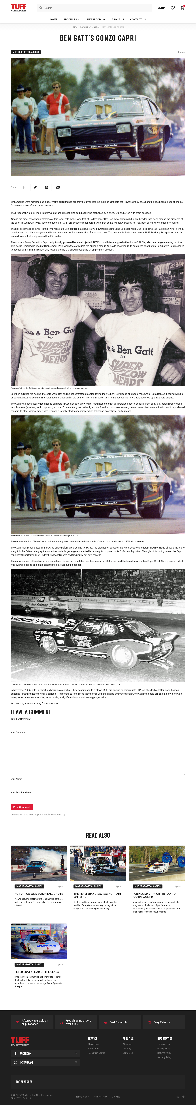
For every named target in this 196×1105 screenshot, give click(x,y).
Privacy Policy (164, 1048)
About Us (127, 1044)
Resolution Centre (96, 1053)
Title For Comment (20, 719)
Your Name (16, 779)
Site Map (116, 1097)
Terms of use (82, 1097)
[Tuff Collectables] (19, 8)
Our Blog (127, 1048)
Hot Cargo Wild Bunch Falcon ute (39, 893)
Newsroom (94, 19)
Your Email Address (21, 792)
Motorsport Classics (26, 52)
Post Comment (21, 807)
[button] (72, 19)
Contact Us (128, 1053)
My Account (93, 1044)
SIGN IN (161, 8)
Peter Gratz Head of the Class (37, 971)
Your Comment (18, 732)
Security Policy (164, 1057)
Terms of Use (163, 1044)
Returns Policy (164, 1053)
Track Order (93, 1048)
